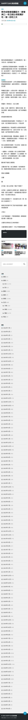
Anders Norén (10, 717)
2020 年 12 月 (7, 575)
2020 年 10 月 (7, 583)
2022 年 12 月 (7, 487)
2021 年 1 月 (6, 572)
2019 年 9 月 (6, 631)
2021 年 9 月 (6, 542)
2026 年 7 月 (6, 328)
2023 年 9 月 (6, 453)
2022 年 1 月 (6, 527)
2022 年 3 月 (6, 520)
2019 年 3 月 (6, 653)
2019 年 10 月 (7, 627)
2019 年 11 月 (7, 623)
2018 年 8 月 (6, 679)
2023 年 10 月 (7, 450)
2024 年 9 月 (6, 409)
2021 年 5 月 (6, 557)
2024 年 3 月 (6, 431)
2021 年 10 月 (7, 538)
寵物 (4, 291)
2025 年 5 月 (6, 379)
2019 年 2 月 (6, 657)
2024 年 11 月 (7, 402)
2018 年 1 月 (6, 705)
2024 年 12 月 (7, 398)
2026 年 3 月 (6, 342)
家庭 (4, 280)
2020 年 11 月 (7, 579)
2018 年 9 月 (6, 675)
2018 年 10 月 (7, 671)
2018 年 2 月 (6, 701)
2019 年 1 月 (6, 660)
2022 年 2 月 (6, 524)
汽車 (6, 305)
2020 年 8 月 (6, 590)
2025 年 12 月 (7, 354)
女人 (6, 284)
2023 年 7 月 (6, 461)
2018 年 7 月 (6, 682)
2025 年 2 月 (6, 390)
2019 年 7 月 (6, 638)
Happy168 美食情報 (10, 3)
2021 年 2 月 (6, 568)
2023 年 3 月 (6, 475)
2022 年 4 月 (6, 516)
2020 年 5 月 (6, 601)
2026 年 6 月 (6, 331)
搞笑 (4, 295)
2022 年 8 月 (6, 501)
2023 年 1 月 (6, 483)
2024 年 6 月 (6, 420)
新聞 (4, 298)
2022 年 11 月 (7, 490)
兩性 (4, 276)
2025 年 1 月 (6, 394)
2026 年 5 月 (6, 335)
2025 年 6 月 (6, 376)
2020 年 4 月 (6, 605)
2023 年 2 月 (6, 479)
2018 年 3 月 (6, 697)
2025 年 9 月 (6, 365)
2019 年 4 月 (6, 649)
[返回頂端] (25, 713)
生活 (4, 302)
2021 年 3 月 (6, 564)
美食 (2, 9)
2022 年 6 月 (6, 509)
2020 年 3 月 (6, 609)
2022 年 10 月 (7, 494)
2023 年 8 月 (6, 457)
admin (5, 232)
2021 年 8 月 (6, 546)
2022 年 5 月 (6, 512)
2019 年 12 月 (7, 620)
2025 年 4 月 (6, 383)
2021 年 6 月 (6, 553)
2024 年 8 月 (6, 413)
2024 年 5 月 (6, 424)
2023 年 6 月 (6, 464)
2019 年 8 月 (6, 634)
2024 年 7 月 (6, 416)
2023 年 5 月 (6, 468)
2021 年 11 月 (7, 535)
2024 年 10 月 (7, 405)
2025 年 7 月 (6, 372)
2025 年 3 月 (6, 387)
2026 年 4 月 (6, 339)
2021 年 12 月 (7, 531)
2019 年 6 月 (6, 642)
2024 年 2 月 (6, 435)
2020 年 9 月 (6, 586)
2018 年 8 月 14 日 (11, 20)
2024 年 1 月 (6, 438)
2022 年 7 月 (6, 505)
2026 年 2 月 (6, 346)
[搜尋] (24, 264)
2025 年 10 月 (7, 361)
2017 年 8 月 (6, 708)
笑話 (4, 316)
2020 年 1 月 (6, 616)
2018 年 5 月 (6, 690)
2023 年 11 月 (7, 446)
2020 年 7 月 (6, 594)
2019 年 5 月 (6, 645)
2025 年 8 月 (6, 368)
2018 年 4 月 (6, 694)
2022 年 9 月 (6, 498)
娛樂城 (3, 80)
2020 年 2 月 (6, 612)
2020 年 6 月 (6, 597)
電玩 (6, 313)
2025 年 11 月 (7, 357)
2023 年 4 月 (6, 472)
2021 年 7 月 (6, 549)
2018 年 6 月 (6, 686)
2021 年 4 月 (6, 560)
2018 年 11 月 (7, 668)
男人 (6, 287)
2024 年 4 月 (6, 427)
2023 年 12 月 (7, 442)
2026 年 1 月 (6, 350)
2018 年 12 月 (7, 664)
